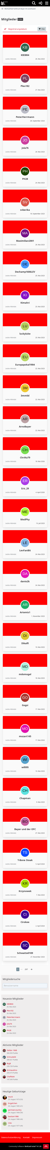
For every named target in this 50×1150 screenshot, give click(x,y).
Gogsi (25, 705)
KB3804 (25, 55)
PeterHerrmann (25, 116)
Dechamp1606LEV (25, 271)
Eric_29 (25, 488)
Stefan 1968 (12, 1050)
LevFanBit (25, 550)
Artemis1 (25, 612)
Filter (43, 29)
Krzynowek (25, 891)
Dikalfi (25, 643)
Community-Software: (25, 1146)
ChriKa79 (25, 457)
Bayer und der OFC (25, 829)
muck (10, 1097)
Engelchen (12, 1103)
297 (26, 969)
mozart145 (25, 736)
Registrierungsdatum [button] (17, 29)
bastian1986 (13, 1116)
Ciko (10, 1123)
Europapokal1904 (25, 364)
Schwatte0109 (25, 953)
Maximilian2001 (25, 240)
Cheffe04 (10, 1076)
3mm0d (25, 395)
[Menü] (46, 3)
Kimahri (25, 302)
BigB (9, 1063)
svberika (25, 209)
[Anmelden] (40, 3)
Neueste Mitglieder (13, 998)
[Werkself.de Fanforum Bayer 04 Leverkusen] (4, 3)
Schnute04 (11, 1057)
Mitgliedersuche (11, 979)
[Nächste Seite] (31, 969)
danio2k (25, 581)
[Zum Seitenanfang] (46, 1146)
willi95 (25, 767)
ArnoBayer (25, 426)
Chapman (25, 798)
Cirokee (25, 922)
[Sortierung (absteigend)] (5, 29)
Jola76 (25, 147)
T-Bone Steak (25, 860)
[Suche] (33, 3)
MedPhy (25, 519)
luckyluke (25, 333)
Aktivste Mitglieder (13, 1045)
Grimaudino (12, 1070)
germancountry (14, 1110)
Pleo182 (25, 86)
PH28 (25, 178)
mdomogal (25, 674)
